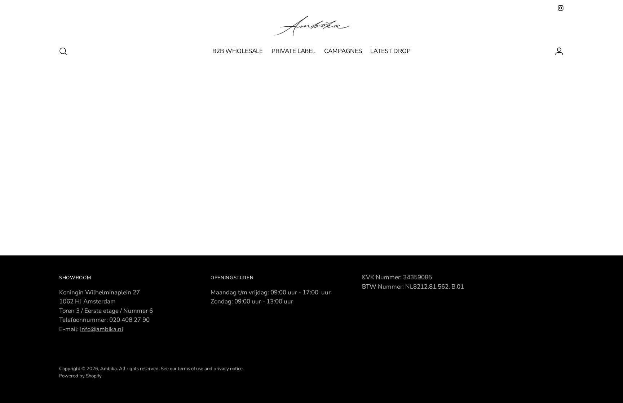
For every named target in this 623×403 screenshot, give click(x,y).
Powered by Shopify (80, 376)
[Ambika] (311, 26)
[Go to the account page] (556, 51)
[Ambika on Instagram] (560, 8)
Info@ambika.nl (101, 329)
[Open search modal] (63, 51)
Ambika (108, 368)
